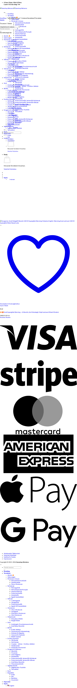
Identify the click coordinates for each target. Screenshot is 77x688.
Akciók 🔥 (7, 36)
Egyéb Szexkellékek (21, 39)
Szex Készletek (12, 43)
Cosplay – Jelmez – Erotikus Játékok (26, 86)
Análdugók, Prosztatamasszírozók (26, 66)
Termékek (11, 15)
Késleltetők (18, 37)
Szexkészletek (19, 24)
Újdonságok (15, 19)
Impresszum (8, 559)
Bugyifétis (11, 673)
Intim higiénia (19, 97)
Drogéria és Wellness (10, 110)
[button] (6, 138)
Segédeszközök (9, 126)
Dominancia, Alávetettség (16, 92)
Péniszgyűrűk (19, 30)
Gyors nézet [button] (4, 305)
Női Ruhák (18, 82)
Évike (16, 117)
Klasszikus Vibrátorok (22, 55)
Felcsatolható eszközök (22, 23)
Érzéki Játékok (19, 72)
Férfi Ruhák (11, 103)
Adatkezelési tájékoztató (12, 553)
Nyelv (6, 178)
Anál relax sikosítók (21, 68)
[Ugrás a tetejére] (1, 564)
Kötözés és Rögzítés (21, 75)
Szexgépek (18, 54)
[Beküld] (1, 31)
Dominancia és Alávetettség (24, 73)
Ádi (9, 137)
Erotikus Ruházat (16, 81)
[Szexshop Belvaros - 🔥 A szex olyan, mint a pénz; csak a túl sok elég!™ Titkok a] (13, 8)
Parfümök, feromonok (22, 90)
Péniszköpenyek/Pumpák (23, 32)
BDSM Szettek (12, 97)
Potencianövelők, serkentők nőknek (26, 102)
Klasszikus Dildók (20, 61)
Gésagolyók (11, 63)
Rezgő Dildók (19, 63)
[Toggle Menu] (4, 12)
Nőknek (6, 59)
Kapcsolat (7, 682)
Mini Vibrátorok (20, 57)
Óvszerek (11, 113)
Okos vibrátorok (20, 52)
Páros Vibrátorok (20, 26)
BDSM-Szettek (20, 79)
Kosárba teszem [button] (5, 317)
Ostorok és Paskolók (21, 77)
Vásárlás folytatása (13, 151)
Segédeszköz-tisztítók (22, 110)
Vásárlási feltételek (10, 555)
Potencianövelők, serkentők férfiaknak (27, 100)
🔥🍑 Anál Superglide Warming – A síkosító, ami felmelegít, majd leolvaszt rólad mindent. (29, 312)
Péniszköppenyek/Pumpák (16, 50)
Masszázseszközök (21, 106)
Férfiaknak (7, 47)
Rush (5, 132)
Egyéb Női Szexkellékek (22, 48)
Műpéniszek (15, 59)
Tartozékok (18, 111)
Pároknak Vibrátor (14, 45)
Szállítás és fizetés (10, 557)
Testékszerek (19, 88)
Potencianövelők (20, 35)
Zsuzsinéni (14, 680)
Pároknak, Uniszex (17, 21)
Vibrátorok (7, 69)
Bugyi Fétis (7, 133)
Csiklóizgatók (19, 43)
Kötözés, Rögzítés (13, 94)
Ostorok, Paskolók (13, 96)
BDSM (6, 88)
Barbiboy (10, 139)
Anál (5, 83)
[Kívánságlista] (1, 225)
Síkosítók (10, 112)
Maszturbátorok (20, 33)
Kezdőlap (11, 14)
